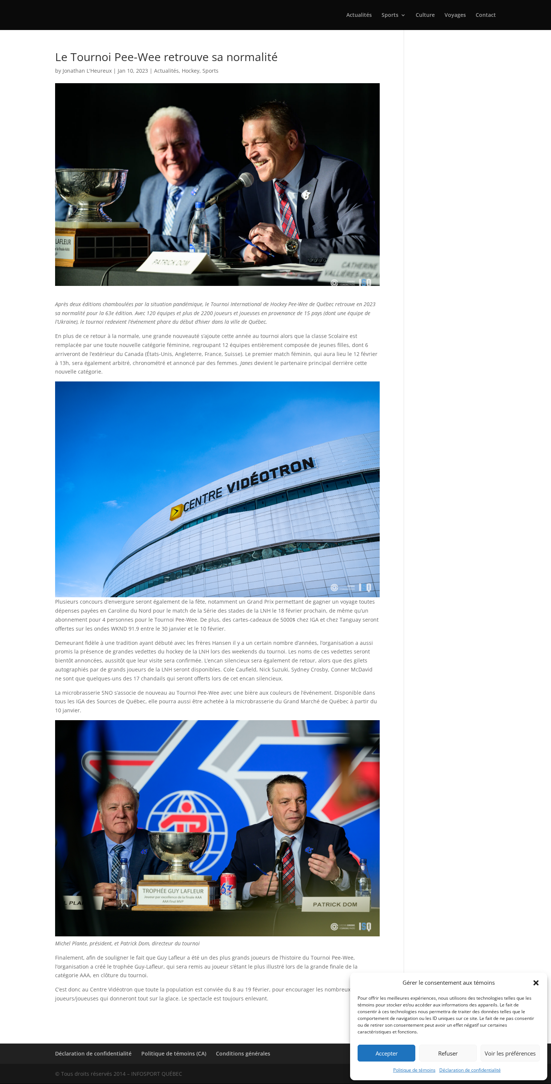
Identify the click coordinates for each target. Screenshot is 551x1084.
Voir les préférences (510, 1053)
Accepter (387, 1053)
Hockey (190, 70)
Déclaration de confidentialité (470, 1070)
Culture (425, 15)
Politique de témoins (414, 1070)
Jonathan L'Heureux (87, 70)
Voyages (455, 15)
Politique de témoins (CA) (173, 1053)
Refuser (448, 1053)
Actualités (359, 15)
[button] (536, 983)
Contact (486, 15)
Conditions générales (243, 1053)
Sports (390, 15)
